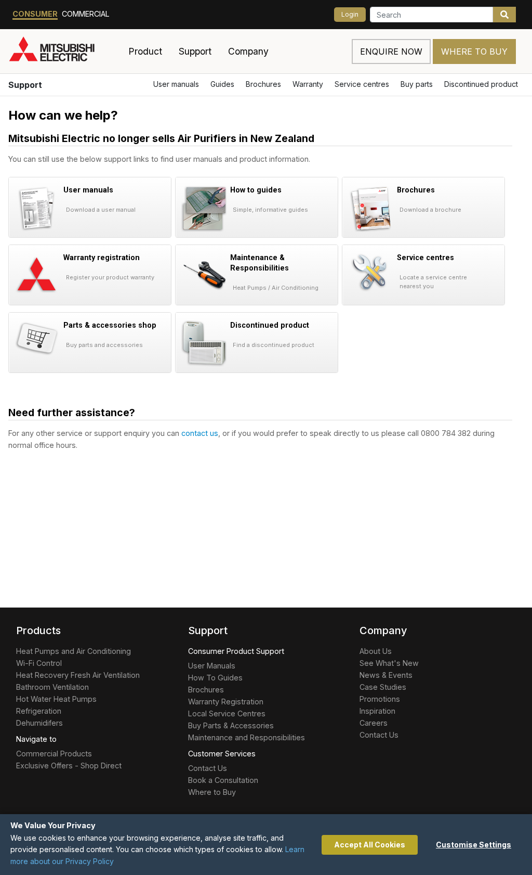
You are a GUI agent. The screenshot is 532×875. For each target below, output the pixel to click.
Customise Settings (473, 844)
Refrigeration (38, 710)
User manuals (176, 84)
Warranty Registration (225, 701)
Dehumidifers (39, 722)
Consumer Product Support (236, 651)
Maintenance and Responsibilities (246, 737)
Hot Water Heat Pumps (56, 698)
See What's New (389, 663)
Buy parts (417, 84)
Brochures (263, 84)
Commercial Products (54, 753)
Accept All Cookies (369, 844)
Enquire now (391, 51)
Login (349, 14)
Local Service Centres (226, 713)
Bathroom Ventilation (52, 687)
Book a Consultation (223, 780)
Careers (374, 722)
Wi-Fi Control (39, 663)
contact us (199, 433)
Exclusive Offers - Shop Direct (69, 765)
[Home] (64, 51)
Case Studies (383, 687)
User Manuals (211, 665)
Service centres (362, 84)
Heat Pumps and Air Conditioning (73, 651)
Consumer (35, 13)
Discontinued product (481, 84)
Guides (222, 84)
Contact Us (207, 768)
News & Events (386, 675)
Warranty (307, 84)
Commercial (86, 13)
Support (25, 85)
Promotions (380, 698)
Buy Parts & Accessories (231, 725)
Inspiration (377, 710)
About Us (376, 651)
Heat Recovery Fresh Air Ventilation (78, 675)
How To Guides (215, 677)
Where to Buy (474, 51)
